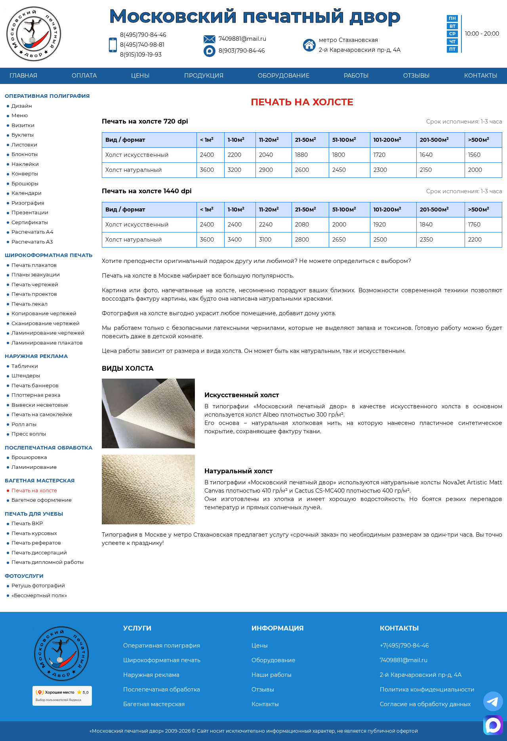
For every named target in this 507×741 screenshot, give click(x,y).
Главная (23, 75)
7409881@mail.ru (242, 38)
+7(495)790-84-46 (404, 645)
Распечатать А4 (32, 232)
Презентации (29, 212)
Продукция (203, 75)
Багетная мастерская (154, 704)
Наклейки (25, 164)
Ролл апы (23, 424)
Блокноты (24, 154)
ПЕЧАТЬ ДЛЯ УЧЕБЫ (34, 514)
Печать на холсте (34, 490)
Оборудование (283, 75)
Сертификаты (29, 222)
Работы (356, 75)
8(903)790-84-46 (242, 50)
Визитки (22, 125)
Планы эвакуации (35, 274)
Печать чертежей (34, 284)
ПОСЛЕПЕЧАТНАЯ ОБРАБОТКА (48, 447)
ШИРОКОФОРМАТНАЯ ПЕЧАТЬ (48, 255)
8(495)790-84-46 (143, 34)
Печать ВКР (27, 523)
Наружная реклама (151, 674)
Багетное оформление (41, 500)
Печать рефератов (36, 542)
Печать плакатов (34, 265)
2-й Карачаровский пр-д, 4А (420, 674)
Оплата (84, 75)
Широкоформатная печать (161, 660)
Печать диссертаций (39, 552)
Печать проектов (34, 294)
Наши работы (272, 674)
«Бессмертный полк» (39, 595)
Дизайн (21, 106)
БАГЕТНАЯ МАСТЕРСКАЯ (40, 480)
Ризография (27, 203)
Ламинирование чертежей (47, 333)
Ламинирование (34, 467)
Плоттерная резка (36, 395)
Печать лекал (29, 304)
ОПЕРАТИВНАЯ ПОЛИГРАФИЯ (47, 96)
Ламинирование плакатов (47, 342)
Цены (140, 75)
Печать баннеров (35, 385)
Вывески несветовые (39, 405)
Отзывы (416, 75)
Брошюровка (29, 457)
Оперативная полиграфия (161, 645)
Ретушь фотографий (38, 585)
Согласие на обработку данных (425, 704)
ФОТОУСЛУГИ (24, 576)
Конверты (24, 173)
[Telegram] (493, 701)
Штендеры (25, 375)
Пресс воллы (28, 434)
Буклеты (22, 134)
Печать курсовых (34, 533)
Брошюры (24, 183)
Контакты (480, 75)
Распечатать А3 (32, 241)
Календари (26, 193)
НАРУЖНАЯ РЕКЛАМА (36, 356)
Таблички (24, 366)
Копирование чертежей (43, 313)
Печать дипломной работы (47, 562)
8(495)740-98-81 (142, 44)
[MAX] (493, 725)
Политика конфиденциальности (427, 689)
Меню (19, 115)
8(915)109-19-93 (141, 54)
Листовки (24, 144)
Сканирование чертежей (45, 323)
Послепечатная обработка (161, 689)
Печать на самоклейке (41, 414)
